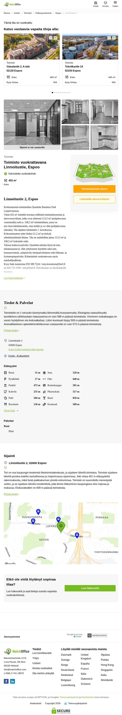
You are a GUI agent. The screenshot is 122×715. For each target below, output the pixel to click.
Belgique (66, 680)
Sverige (65, 660)
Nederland (67, 675)
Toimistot (27, 13)
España (85, 663)
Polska (105, 660)
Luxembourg (68, 685)
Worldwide (107, 680)
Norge (64, 665)
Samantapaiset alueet (94, 189)
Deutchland (67, 670)
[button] (49, 38)
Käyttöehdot (87, 697)
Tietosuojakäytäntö (69, 697)
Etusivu (7, 13)
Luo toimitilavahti (41, 653)
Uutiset (36, 663)
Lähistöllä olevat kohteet (94, 199)
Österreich (86, 678)
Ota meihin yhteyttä (43, 673)
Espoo (58, 13)
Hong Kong (107, 665)
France (85, 668)
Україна (105, 654)
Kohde (17, 13)
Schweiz (86, 684)
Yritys (35, 658)
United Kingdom (86, 656)
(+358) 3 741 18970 (14, 673)
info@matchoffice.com (15, 669)
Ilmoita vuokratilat (42, 668)
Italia (83, 673)
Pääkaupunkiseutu (43, 13)
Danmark (66, 654)
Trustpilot (8, 621)
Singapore (107, 670)
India (103, 675)
